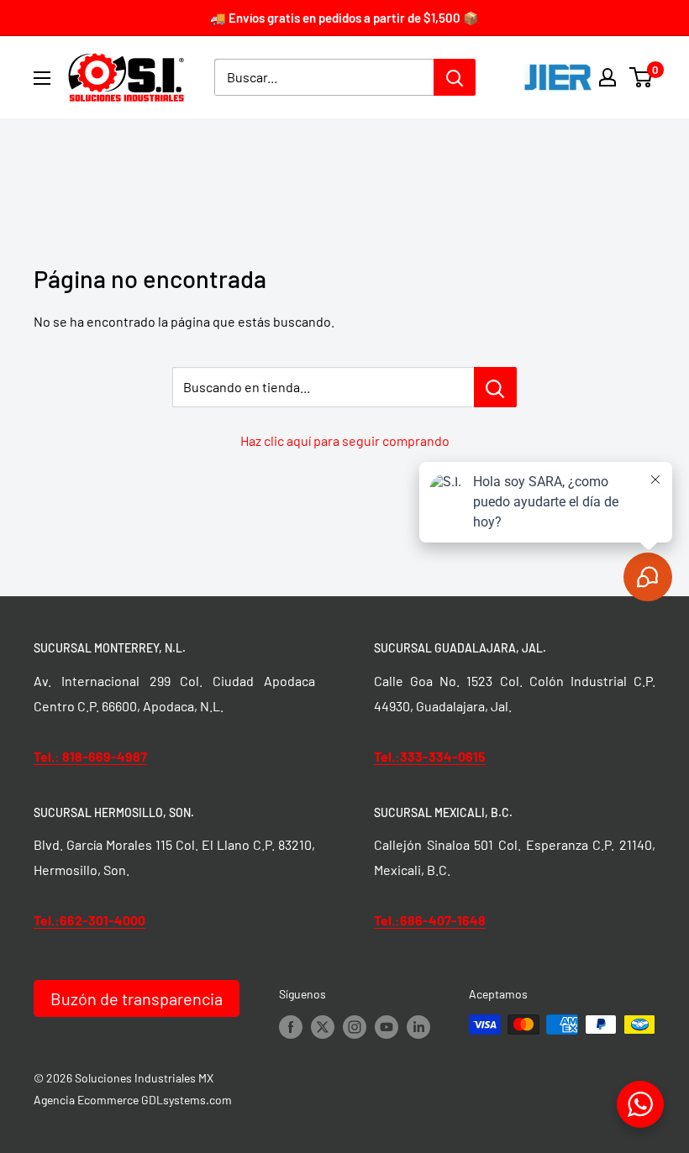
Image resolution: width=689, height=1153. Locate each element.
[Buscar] (455, 77)
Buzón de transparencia (136, 998)
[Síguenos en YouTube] (386, 1026)
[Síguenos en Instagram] (354, 1026)
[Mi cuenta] (607, 77)
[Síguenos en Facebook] (290, 1026)
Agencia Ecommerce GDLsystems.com (133, 1100)
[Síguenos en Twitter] (322, 1026)
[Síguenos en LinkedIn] (418, 1026)
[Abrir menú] (42, 78)
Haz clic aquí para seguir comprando (345, 440)
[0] (641, 77)
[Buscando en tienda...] (495, 387)
